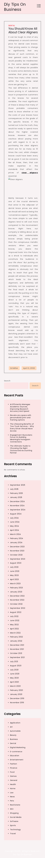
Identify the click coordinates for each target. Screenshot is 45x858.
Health (13, 784)
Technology (15, 829)
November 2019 (17, 702)
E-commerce (16, 751)
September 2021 (17, 657)
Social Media (15, 817)
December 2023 (17, 546)
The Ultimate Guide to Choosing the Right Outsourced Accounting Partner (21, 449)
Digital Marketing (17, 747)
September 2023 (17, 559)
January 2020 (16, 694)
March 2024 (15, 534)
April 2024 (14, 530)
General (13, 780)
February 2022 (16, 637)
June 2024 (15, 522)
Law (11, 792)
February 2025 (16, 493)
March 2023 (15, 583)
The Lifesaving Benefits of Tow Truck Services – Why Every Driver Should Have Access (22, 427)
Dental (11, 25)
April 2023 (14, 579)
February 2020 (16, 690)
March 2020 (15, 686)
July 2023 (14, 567)
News (12, 796)
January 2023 (16, 592)
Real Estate (15, 805)
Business (14, 739)
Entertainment (16, 759)
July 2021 (14, 661)
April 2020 (14, 682)
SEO (12, 809)
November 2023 (17, 551)
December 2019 (17, 698)
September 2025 (17, 485)
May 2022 (14, 624)
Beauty (13, 735)
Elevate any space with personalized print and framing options (20, 417)
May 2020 (14, 678)
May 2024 (14, 526)
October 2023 (16, 555)
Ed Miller (14, 368)
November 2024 (17, 505)
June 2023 (14, 571)
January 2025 (16, 497)
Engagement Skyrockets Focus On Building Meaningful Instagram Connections (21, 438)
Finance (13, 768)
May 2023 (14, 575)
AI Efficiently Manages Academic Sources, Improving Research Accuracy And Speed (20, 407)
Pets (12, 801)
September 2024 (17, 509)
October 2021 (16, 653)
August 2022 (15, 612)
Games (13, 776)
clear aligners (30, 172)
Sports (13, 825)
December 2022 (17, 596)
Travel (13, 833)
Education (14, 755)
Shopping (14, 813)
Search (7, 381)
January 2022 (16, 641)
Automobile (15, 731)
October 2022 (16, 604)
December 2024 (17, 501)
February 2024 (16, 538)
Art (11, 727)
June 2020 (14, 674)
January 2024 (16, 542)
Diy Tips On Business (15, 7)
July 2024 (14, 518)
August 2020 (15, 665)
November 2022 (17, 600)
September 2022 (17, 608)
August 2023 (15, 563)
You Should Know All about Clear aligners (23, 30)
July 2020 (14, 670)
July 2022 (14, 616)
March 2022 (15, 633)
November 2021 (17, 649)
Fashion (13, 764)
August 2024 (16, 514)
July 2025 (14, 489)
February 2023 (16, 587)
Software (14, 821)
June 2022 (14, 620)
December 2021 (17, 645)
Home (12, 788)
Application (15, 723)
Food (12, 772)
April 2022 (14, 628)
